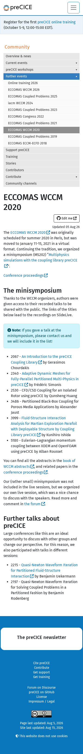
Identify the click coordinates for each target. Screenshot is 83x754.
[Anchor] (65, 290)
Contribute (41, 668)
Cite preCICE (41, 663)
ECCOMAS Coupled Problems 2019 (32, 137)
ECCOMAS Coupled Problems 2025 (32, 96)
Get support (41, 672)
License (41, 697)
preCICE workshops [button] (19, 70)
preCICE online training (56, 22)
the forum (32, 504)
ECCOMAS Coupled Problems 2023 (32, 110)
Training (12, 157)
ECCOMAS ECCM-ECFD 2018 (27, 143)
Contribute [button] (13, 177)
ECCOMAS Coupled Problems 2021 (32, 123)
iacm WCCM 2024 (20, 103)
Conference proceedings (23, 275)
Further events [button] (16, 76)
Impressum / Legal (42, 701)
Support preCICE (17, 150)
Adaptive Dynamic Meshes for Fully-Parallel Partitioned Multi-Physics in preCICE (45, 379)
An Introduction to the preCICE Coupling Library (41, 359)
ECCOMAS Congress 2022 (26, 117)
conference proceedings (23, 472)
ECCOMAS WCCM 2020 (24, 130)
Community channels (21, 183)
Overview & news (18, 56)
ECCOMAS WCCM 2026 (23, 90)
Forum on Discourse (41, 688)
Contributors (15, 170)
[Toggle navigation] (74, 7)
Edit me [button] (67, 218)
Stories (11, 163)
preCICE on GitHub (41, 692)
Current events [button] (16, 63)
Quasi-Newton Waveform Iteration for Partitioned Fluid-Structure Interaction (44, 570)
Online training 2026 (23, 83)
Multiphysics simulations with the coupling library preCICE (40, 257)
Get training (41, 677)
